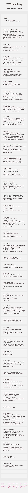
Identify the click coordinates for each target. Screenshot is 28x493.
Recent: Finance (7, 351)
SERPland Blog (14, 4)
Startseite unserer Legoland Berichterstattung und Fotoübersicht (12, 83)
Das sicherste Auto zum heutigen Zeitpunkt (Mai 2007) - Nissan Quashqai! (13, 98)
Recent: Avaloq (7, 463)
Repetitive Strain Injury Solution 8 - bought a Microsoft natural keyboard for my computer (13, 124)
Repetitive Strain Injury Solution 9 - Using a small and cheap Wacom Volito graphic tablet (14, 120)
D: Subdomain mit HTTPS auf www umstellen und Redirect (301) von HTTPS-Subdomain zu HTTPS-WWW (13, 32)
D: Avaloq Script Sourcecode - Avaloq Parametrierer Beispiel (13, 465)
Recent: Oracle (7, 56)
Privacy (19, 9)
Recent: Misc (6, 105)
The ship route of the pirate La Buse (13, 320)
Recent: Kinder (7, 443)
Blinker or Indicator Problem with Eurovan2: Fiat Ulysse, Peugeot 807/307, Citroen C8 (13, 94)
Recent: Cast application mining (11, 145)
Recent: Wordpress (8, 306)
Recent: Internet (7, 69)
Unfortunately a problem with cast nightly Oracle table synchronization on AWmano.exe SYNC (13, 151)
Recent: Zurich (7, 360)
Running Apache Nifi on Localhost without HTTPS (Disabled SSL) (12, 49)
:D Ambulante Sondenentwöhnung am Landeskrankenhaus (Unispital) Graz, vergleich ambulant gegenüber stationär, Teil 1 (13, 187)
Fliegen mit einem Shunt (10, 183)
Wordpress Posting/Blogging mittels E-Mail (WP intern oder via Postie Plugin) (13, 308)
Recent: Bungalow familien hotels (12, 158)
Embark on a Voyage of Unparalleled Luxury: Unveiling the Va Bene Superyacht (13, 344)
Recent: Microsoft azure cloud (11, 29)
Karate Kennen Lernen (9, 407)
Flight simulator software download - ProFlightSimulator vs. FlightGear (13, 74)
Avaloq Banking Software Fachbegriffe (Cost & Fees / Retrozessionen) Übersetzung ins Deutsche (13, 171)
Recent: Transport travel (9, 393)
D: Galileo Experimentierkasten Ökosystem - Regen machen (11, 445)
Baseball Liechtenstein (9, 458)
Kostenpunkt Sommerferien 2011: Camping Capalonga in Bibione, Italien (12, 160)
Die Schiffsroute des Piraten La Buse (13, 322)
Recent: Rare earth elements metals (12, 195)
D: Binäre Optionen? (9, 353)
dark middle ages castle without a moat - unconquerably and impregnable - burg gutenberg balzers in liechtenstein (14, 422)
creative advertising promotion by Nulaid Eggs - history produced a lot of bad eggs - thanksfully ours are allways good (14, 109)
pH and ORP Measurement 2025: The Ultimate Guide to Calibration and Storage (13, 138)
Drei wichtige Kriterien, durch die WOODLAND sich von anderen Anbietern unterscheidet (13, 435)
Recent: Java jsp (7, 44)
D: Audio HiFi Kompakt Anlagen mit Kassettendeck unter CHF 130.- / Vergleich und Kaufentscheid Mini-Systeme (13, 385)
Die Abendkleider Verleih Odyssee (12, 258)
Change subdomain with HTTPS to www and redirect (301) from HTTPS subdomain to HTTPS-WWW (13, 37)
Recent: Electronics (8, 379)
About (8, 9)
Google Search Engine (9, 106)
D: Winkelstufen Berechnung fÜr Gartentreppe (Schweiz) (12, 234)
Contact (13, 9)
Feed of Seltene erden (9, 485)
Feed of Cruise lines (17, 485)
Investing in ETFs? (8, 354)
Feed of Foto (14, 485)
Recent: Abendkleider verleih (10, 257)
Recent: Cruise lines (8, 282)
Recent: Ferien (6, 244)
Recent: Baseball (7, 456)
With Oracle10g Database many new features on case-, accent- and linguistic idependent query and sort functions (13, 62)
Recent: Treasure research (10, 319)
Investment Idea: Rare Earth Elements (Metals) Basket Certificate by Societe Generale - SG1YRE (13, 198)
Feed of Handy (21, 485)
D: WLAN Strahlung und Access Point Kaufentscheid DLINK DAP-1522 (13, 431)
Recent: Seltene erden (8, 264)
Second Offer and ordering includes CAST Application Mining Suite (14, 147)
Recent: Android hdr (8, 205)
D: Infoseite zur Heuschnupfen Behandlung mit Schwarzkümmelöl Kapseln (14, 175)
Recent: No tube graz (8, 182)
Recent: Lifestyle (7, 91)
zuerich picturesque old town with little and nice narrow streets (13, 365)
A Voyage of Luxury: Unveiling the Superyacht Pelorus (12, 330)
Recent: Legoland (7, 81)
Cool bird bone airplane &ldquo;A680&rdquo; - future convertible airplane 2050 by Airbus (13, 399)
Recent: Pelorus (7, 328)
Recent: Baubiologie (8, 429)
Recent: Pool (6, 131)
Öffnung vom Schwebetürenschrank (14, 20)
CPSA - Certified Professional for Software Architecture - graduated (14, 46)
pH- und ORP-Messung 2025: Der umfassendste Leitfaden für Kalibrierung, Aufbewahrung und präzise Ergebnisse (13, 134)
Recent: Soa (6, 217)
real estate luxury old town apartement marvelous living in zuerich (13, 362)
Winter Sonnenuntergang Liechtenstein (14, 276)
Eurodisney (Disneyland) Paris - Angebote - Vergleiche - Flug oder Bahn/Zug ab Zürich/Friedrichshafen (14, 247)
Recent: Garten (7, 232)
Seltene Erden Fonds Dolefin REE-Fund (13, 267)
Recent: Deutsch (7, 168)
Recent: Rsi (6, 117)
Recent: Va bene (7, 339)
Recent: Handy (7, 294)
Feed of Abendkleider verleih (4, 485)
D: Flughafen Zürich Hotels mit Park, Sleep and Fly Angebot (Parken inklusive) (13, 250)
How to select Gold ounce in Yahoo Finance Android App (12, 207)
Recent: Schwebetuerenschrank (11, 372)
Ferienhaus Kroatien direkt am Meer (13, 162)
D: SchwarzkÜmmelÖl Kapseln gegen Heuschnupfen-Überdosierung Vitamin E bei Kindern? (13, 449)
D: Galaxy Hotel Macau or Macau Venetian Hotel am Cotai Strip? (12, 395)
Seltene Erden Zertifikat (10, 266)
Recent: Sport (6, 406)
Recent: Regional (7, 413)
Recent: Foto (6, 273)
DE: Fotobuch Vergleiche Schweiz (12, 275)
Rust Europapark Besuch (10, 86)
